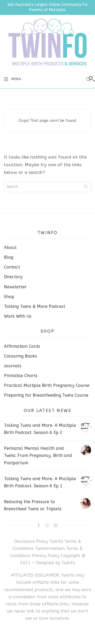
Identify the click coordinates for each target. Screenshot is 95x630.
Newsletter (15, 286)
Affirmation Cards (22, 346)
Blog (8, 257)
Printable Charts (20, 375)
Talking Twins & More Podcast (34, 306)
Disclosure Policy (31, 541)
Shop (9, 296)
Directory (13, 276)
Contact (12, 267)
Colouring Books (20, 356)
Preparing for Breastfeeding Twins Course (46, 395)
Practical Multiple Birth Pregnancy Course (46, 385)
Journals (12, 365)
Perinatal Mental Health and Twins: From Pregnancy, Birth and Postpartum (38, 455)
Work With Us (17, 316)
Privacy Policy (46, 555)
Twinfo (68, 562)
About (10, 247)
